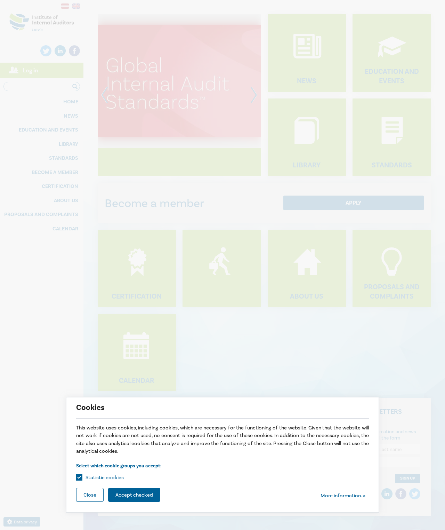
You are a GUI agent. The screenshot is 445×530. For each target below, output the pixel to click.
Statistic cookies (105, 477)
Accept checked (134, 495)
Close (89, 495)
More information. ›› (343, 495)
